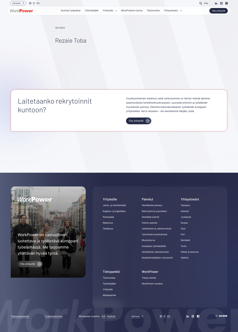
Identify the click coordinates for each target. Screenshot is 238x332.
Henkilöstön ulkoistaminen (155, 251)
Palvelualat (108, 217)
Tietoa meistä (149, 277)
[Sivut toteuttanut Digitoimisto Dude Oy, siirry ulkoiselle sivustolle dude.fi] (221, 316)
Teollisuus (108, 228)
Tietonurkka (109, 277)
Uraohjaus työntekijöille (154, 246)
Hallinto (185, 257)
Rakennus (108, 222)
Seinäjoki (185, 240)
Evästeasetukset (54, 316)
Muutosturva (148, 240)
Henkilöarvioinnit (150, 217)
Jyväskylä (186, 217)
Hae (206, 3)
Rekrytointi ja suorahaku (154, 211)
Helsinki (185, 211)
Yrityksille (108, 289)
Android (111, 316)
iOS (104, 316)
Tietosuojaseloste (20, 316)
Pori (183, 234)
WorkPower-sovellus (152, 283)
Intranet (16, 3)
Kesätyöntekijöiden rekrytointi (157, 257)
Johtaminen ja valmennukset (156, 228)
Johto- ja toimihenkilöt (114, 205)
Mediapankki (109, 295)
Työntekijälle (109, 283)
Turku (183, 246)
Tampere (185, 205)
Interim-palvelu (149, 222)
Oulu (183, 228)
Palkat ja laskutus (190, 251)
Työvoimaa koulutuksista (154, 234)
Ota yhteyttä (218, 10)
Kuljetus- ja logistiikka (114, 211)
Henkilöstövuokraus (152, 205)
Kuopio (184, 222)
